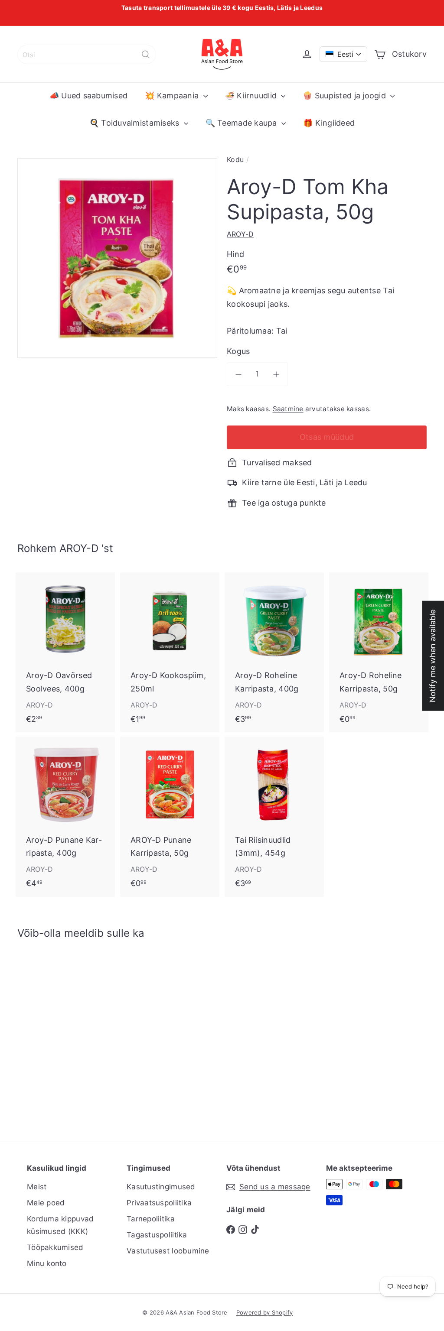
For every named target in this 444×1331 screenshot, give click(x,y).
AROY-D (78, 548)
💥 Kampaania (173, 95)
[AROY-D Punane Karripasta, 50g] (170, 816)
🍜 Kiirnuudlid (252, 95)
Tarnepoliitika (151, 1218)
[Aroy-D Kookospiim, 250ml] (170, 652)
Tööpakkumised (55, 1247)
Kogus (238, 351)
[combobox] (86, 54)
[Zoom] (117, 258)
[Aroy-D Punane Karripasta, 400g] (65, 816)
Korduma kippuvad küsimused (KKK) (60, 1225)
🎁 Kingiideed (329, 122)
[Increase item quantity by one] (276, 374)
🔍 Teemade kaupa (242, 122)
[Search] (145, 54)
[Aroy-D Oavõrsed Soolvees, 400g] (65, 652)
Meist (36, 1186)
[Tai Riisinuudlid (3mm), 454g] (274, 816)
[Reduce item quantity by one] (239, 374)
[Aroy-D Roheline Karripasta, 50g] (379, 652)
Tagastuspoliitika (157, 1234)
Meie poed (46, 1202)
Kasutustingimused (161, 1186)
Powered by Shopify (264, 1312)
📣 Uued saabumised (88, 95)
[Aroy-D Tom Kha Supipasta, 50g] (47, 1034)
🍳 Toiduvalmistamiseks (135, 122)
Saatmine (288, 409)
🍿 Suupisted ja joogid (345, 95)
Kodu (235, 159)
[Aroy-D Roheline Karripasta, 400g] (274, 652)
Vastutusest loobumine (168, 1251)
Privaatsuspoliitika (159, 1202)
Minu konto (47, 1263)
